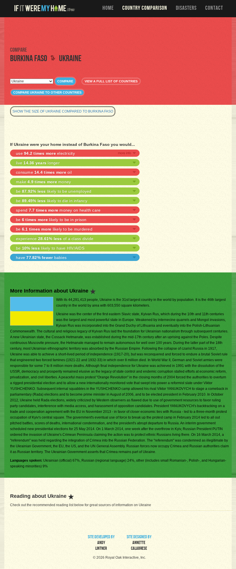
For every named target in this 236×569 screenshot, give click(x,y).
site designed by (139, 543)
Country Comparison (144, 8)
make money (43, 181)
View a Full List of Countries (111, 81)
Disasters (186, 8)
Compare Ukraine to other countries (47, 92)
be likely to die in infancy (51, 200)
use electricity (45, 153)
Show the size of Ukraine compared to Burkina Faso (62, 111)
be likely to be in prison (51, 219)
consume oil (44, 172)
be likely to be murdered (54, 229)
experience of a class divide (54, 238)
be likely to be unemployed (54, 191)
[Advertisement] (118, 31)
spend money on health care (58, 210)
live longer (38, 162)
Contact (214, 8)
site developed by (101, 543)
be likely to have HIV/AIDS (50, 248)
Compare (65, 81)
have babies (41, 257)
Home (108, 8)
